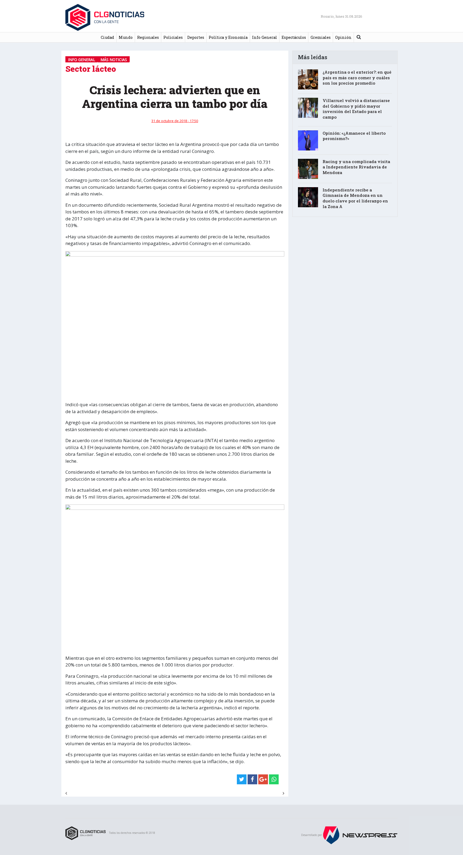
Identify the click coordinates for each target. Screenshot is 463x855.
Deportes (195, 37)
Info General (264, 37)
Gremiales (321, 37)
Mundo (126, 37)
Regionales (148, 37)
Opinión (343, 37)
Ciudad (107, 37)
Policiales (173, 37)
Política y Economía (228, 37)
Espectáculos (294, 37)
